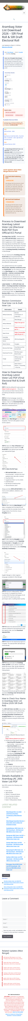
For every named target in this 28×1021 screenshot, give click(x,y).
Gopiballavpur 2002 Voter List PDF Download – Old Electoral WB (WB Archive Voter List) (14, 830)
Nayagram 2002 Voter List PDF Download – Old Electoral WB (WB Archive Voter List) (15, 837)
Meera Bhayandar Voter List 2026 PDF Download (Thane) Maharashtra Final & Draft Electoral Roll (13, 888)
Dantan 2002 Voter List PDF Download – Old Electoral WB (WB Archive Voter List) (14, 844)
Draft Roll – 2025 (11, 137)
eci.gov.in (7, 1010)
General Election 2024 (9, 144)
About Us (8, 1014)
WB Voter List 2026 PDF (10, 112)
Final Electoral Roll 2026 (16, 124)
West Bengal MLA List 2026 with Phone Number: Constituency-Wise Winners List (14, 814)
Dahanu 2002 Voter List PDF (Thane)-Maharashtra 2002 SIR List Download (12, 984)
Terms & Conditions (17, 1015)
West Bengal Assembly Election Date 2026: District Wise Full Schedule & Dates (15, 822)
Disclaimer (9, 1015)
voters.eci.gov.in (16, 1010)
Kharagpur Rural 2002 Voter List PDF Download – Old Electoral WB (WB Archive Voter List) (14, 867)
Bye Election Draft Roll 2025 (11, 136)
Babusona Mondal (7, 47)
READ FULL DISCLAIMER (18, 1012)
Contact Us (12, 1014)
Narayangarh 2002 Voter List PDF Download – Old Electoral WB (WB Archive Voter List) (14, 851)
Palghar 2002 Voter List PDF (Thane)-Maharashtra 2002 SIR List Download (12, 968)
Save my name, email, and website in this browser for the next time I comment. (15, 931)
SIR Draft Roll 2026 (9, 115)
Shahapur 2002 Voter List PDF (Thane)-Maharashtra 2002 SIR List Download (12, 973)
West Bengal (10, 52)
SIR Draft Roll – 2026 (9, 131)
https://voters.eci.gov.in (9, 389)
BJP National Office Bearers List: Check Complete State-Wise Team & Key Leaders (13, 958)
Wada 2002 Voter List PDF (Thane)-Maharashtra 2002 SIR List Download (12, 963)
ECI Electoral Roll (19, 115)
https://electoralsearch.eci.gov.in (15, 738)
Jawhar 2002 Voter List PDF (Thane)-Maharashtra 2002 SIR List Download (12, 979)
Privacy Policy (19, 1014)
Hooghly (21, 52)
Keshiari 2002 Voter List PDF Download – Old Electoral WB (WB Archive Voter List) (14, 858)
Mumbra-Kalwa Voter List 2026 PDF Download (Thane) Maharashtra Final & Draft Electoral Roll (13, 882)
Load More (6, 875)
